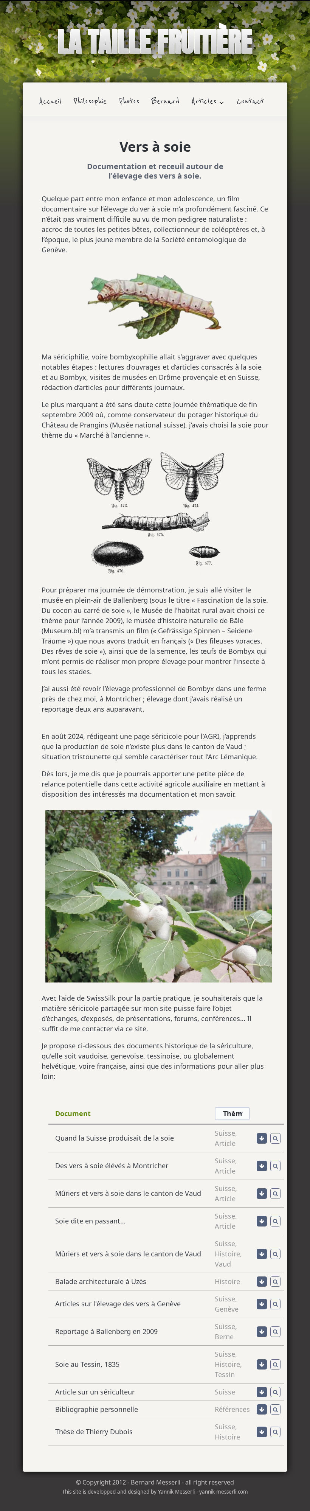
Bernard (165, 101)
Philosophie (90, 101)
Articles (203, 101)
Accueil (50, 101)
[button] (262, 1138)
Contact (250, 101)
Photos (129, 101)
